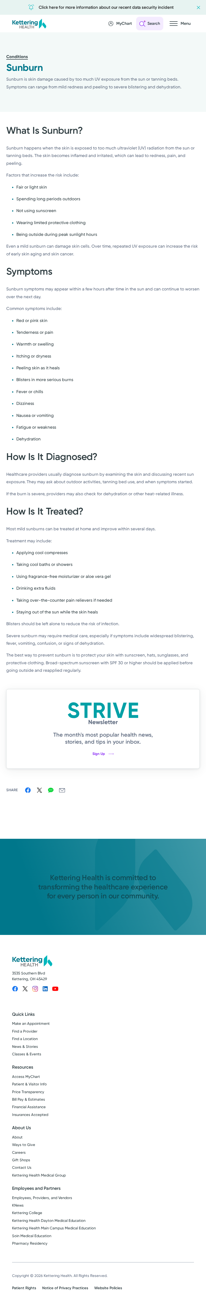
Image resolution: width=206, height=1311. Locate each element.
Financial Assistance (29, 1107)
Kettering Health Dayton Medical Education (48, 1220)
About (17, 1137)
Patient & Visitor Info (29, 1084)
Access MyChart (26, 1076)
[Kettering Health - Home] (29, 23)
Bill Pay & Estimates (28, 1099)
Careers (19, 1152)
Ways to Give (23, 1144)
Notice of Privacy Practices (65, 1288)
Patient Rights (24, 1288)
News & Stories (25, 1046)
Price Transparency (28, 1092)
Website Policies (108, 1288)
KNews (18, 1205)
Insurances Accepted (30, 1114)
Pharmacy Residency (29, 1243)
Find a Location (25, 1039)
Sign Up (98, 754)
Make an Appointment (31, 1023)
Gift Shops (21, 1160)
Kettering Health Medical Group (39, 1175)
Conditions (17, 56)
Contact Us (21, 1167)
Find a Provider (24, 1031)
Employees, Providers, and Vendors (42, 1198)
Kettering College (27, 1213)
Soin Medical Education (31, 1236)
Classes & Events (26, 1054)
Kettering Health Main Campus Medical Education (54, 1228)
